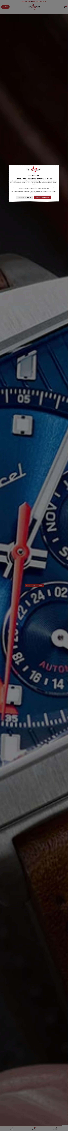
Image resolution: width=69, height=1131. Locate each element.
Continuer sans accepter (34, 175)
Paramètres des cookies (24, 197)
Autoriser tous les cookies (42, 197)
